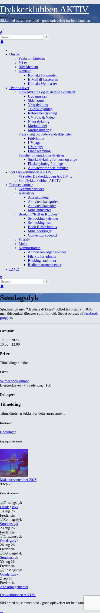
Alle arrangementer (14, 587)
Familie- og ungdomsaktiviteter (41, 155)
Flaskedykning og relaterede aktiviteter (47, 92)
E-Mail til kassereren (43, 79)
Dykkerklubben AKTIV (44, 9)
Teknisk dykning (40, 109)
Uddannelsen (37, 96)
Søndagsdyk (9, 524)
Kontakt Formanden (42, 75)
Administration (29, 248)
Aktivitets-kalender (42, 206)
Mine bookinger (39, 231)
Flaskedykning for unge (45, 164)
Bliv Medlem (28, 67)
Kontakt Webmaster (42, 84)
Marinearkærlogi (40, 130)
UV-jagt (34, 143)
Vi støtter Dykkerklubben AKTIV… (45, 176)
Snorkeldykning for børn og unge (52, 159)
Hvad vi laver (19, 88)
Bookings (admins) (42, 261)
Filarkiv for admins (42, 256)
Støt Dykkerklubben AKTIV (30, 172)
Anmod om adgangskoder (47, 252)
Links (23, 244)
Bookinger (8, 432)
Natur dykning (38, 122)
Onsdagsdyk (9, 507)
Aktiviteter (26, 193)
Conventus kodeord (42, 235)
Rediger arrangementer (44, 265)
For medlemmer (21, 185)
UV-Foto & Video (41, 117)
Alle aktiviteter (39, 197)
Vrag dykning (38, 105)
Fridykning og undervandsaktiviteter (45, 134)
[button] (1, 33)
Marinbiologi (37, 126)
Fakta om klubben (32, 58)
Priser (23, 63)
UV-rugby (35, 147)
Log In (14, 269)
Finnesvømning (39, 151)
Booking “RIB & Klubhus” (39, 214)
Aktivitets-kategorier (43, 202)
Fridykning (36, 138)
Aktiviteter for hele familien (48, 168)
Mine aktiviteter (39, 210)
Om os (14, 54)
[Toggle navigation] (2, 29)
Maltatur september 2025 (18, 480)
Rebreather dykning (42, 113)
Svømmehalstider (31, 189)
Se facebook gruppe (14, 381)
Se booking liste (39, 223)
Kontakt (24, 71)
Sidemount (36, 100)
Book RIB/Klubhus (42, 227)
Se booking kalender (43, 218)
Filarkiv (24, 239)
